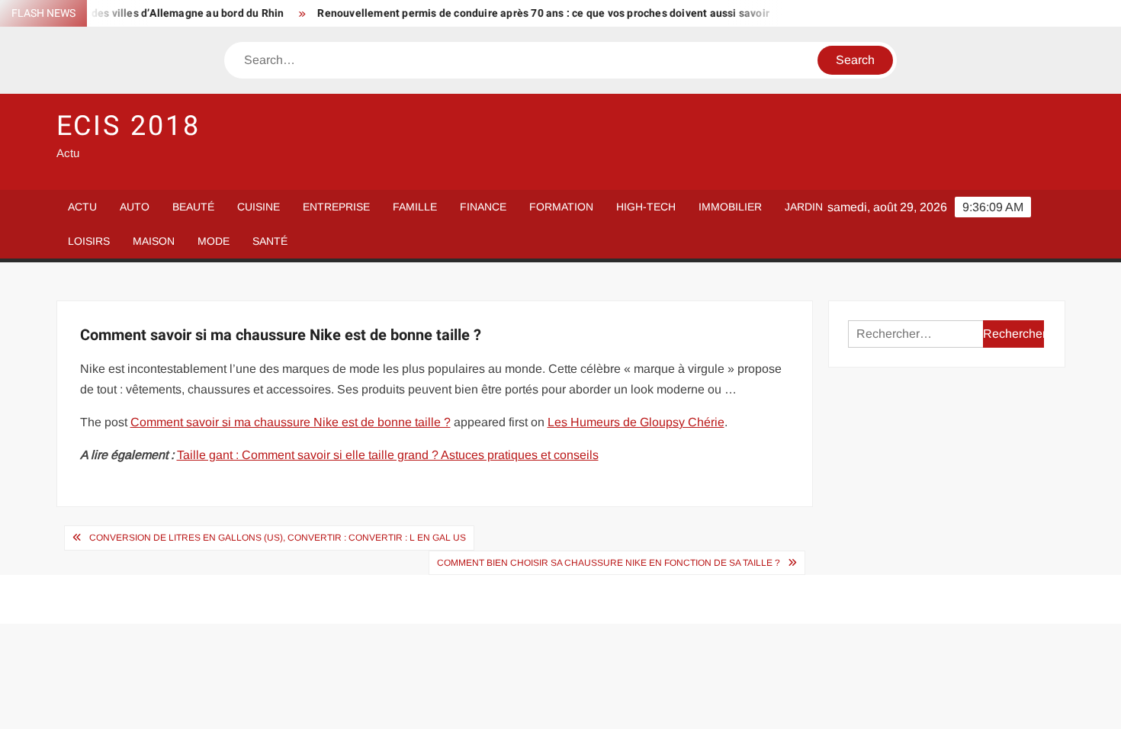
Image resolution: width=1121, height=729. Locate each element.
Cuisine (258, 207)
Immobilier (730, 207)
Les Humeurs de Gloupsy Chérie (636, 422)
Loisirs (89, 241)
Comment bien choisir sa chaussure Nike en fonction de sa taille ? (608, 562)
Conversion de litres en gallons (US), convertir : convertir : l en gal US (277, 537)
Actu (82, 207)
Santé (269, 241)
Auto (134, 207)
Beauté (193, 207)
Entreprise (336, 207)
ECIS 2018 (128, 126)
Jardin (804, 207)
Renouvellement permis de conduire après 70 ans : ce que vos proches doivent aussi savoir (533, 13)
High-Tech (646, 207)
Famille (415, 207)
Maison (154, 241)
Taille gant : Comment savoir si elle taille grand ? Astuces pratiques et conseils (388, 454)
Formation (561, 207)
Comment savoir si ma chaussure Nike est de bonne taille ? (290, 422)
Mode (214, 241)
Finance (483, 207)
